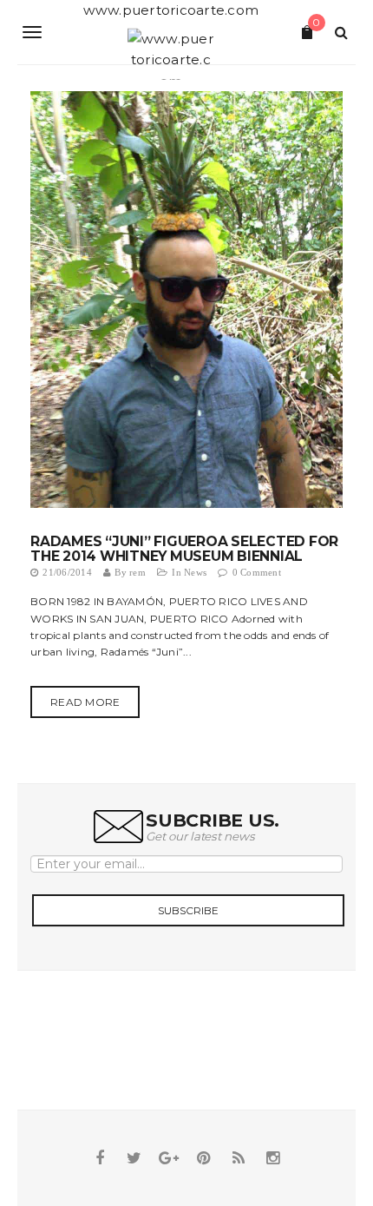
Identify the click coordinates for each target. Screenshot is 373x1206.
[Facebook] (100, 1158)
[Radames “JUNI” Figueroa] (186, 298)
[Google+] (169, 1158)
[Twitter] (134, 1158)
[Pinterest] (204, 1158)
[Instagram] (273, 1158)
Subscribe (188, 910)
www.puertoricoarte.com (171, 10)
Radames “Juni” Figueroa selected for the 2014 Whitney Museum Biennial (184, 548)
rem (137, 572)
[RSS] (239, 1158)
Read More (85, 701)
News (195, 572)
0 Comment (256, 572)
